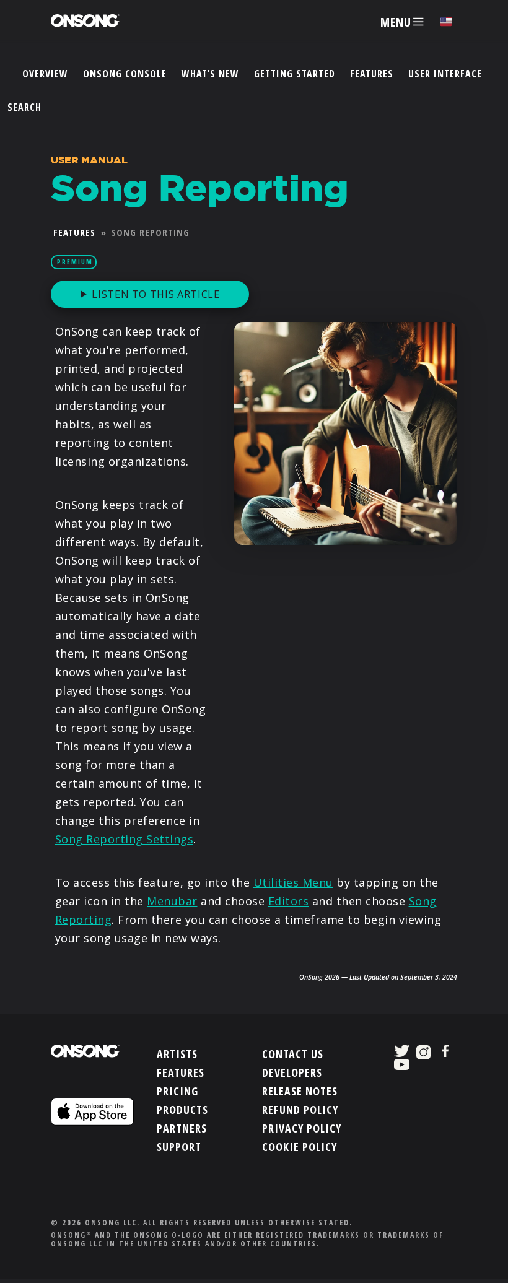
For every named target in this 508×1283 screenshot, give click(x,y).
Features (371, 73)
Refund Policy (300, 1109)
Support (179, 1146)
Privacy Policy (301, 1128)
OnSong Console (125, 73)
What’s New (210, 73)
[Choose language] (446, 22)
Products (182, 1109)
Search (24, 107)
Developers (292, 1072)
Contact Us (292, 1053)
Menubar (172, 901)
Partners (182, 1128)
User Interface (445, 73)
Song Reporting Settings (124, 839)
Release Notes (300, 1091)
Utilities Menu (293, 882)
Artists (177, 1053)
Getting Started (294, 73)
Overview (45, 73)
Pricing (177, 1091)
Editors (288, 901)
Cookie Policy (299, 1146)
